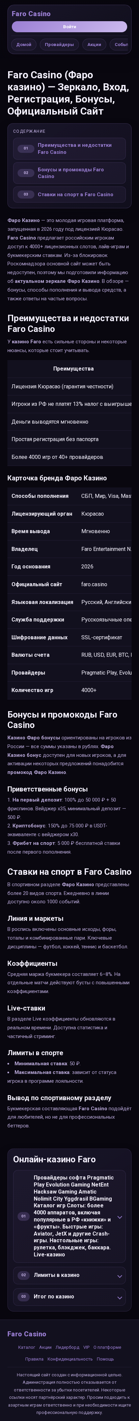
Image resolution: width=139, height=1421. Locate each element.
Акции (94, 44)
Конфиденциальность (70, 1359)
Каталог (26, 1347)
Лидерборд (67, 1347)
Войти (69, 26)
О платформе (107, 1347)
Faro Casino (31, 14)
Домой (23, 44)
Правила (34, 1359)
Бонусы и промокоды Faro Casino (71, 173)
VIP (86, 1347)
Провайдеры (59, 44)
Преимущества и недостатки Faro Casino (75, 148)
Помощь (105, 1359)
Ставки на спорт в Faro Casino (75, 194)
